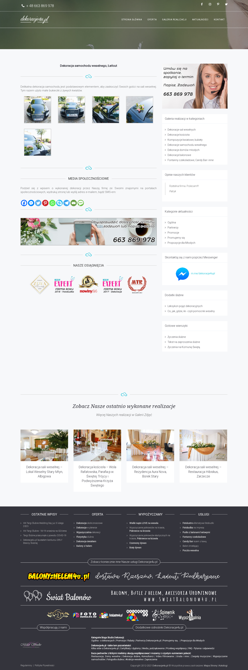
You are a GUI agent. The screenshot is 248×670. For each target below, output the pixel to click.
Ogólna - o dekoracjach (103, 640)
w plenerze (86, 527)
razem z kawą (194, 541)
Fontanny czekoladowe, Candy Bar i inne (191, 160)
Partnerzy (173, 227)
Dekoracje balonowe (179, 155)
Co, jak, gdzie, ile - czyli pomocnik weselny (191, 311)
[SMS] (81, 203)
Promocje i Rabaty (125, 640)
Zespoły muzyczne (201, 656)
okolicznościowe (89, 523)
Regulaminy (26, 665)
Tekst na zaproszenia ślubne (184, 342)
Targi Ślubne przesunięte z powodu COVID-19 (44, 535)
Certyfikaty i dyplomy (130, 648)
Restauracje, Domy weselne (105, 656)
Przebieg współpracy (176, 648)
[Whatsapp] (52, 203)
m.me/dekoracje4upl (203, 273)
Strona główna (131, 19)
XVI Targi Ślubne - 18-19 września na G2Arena (45, 531)
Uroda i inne (182, 656)
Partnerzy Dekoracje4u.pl (148, 640)
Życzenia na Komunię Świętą (184, 347)
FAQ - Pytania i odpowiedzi (201, 648)
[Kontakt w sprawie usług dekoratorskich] (194, 86)
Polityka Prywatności (44, 665)
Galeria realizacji (174, 19)
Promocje (173, 232)
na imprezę (193, 527)
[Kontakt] (89, 232)
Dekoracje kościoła (179, 134)
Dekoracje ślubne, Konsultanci (138, 656)
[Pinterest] (45, 203)
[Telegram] (66, 203)
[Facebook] (24, 203)
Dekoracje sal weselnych (182, 129)
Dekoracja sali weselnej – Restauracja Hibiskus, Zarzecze (203, 471)
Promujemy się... (171, 640)
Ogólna (172, 222)
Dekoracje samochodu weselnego (187, 144)
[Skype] (59, 203)
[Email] (73, 203)
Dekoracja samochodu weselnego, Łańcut (88, 65)
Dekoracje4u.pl (160, 665)
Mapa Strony (210, 665)
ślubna (85, 537)
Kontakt (219, 19)
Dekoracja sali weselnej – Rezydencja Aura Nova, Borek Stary (150, 471)
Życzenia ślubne (177, 336)
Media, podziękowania (153, 648)
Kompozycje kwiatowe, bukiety (185, 139)
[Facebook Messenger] (31, 203)
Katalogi (223, 665)
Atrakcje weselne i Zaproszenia (141, 659)
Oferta (152, 19)
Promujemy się (176, 237)
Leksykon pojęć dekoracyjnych (185, 306)
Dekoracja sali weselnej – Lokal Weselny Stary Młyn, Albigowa (44, 471)
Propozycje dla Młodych (181, 242)
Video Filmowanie (165, 656)
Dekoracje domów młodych (184, 150)
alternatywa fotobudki (198, 523)
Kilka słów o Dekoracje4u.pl (105, 648)
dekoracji (88, 532)
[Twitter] (38, 203)
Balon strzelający (191, 546)
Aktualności (200, 19)
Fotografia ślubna (115, 659)
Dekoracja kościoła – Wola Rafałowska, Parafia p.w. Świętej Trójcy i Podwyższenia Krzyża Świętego (97, 476)
